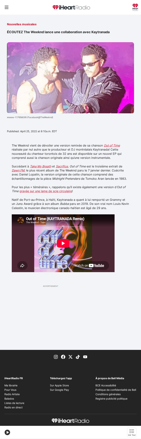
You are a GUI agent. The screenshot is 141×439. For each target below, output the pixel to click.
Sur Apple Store (59, 385)
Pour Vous (10, 389)
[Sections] (6, 7)
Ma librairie (10, 385)
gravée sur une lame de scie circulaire (45, 191)
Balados (9, 398)
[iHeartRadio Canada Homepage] (71, 7)
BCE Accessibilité (105, 385)
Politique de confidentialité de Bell (115, 389)
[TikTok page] (78, 356)
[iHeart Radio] (135, 7)
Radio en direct (13, 407)
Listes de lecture (14, 403)
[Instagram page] (56, 356)
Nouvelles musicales (22, 24)
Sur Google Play (59, 389)
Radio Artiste (12, 394)
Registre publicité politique (111, 398)
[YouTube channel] (85, 356)
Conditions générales (108, 394)
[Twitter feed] (70, 356)
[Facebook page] (63, 356)
